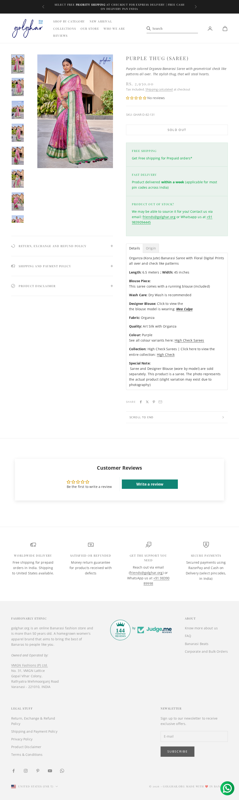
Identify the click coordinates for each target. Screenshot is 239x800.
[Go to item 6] (17, 178)
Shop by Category (69, 21)
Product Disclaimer (26, 747)
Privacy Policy (21, 739)
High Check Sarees (189, 340)
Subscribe (177, 751)
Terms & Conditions (27, 754)
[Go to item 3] (17, 109)
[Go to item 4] (17, 132)
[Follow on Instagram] (25, 770)
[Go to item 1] (17, 64)
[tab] (134, 248)
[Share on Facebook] (141, 402)
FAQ (188, 636)
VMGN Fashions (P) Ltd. (29, 665)
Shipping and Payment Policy (34, 731)
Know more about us (201, 628)
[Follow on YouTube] (50, 770)
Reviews (60, 35)
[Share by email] (160, 402)
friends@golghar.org (159, 217)
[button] (136, 98)
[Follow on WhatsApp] (62, 770)
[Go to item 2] (17, 87)
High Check (166, 354)
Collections (64, 28)
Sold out (177, 130)
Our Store (90, 28)
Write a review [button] (149, 484)
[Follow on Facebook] (13, 770)
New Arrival (101, 21)
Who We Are (114, 28)
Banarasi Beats (197, 643)
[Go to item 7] (17, 201)
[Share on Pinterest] (154, 402)
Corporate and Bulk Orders (206, 651)
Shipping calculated (159, 89)
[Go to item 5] (17, 155)
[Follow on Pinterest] (37, 770)
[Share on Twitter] (147, 402)
